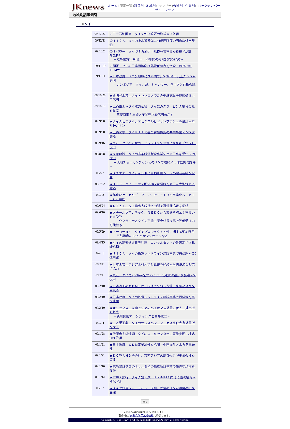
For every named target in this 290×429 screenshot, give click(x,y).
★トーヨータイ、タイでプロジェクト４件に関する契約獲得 (152, 231)
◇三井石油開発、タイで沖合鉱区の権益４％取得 (144, 34)
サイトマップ (164, 9)
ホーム (113, 5)
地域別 (151, 5)
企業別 (190, 5)
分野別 (178, 5)
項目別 (139, 5)
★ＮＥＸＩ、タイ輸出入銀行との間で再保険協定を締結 (148, 205)
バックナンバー (209, 5)
